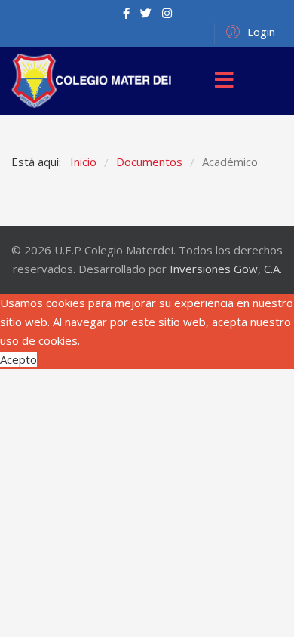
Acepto (18, 359)
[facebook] (126, 12)
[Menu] (224, 81)
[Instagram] (167, 12)
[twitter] (146, 12)
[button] (248, 31)
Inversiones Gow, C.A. (226, 268)
